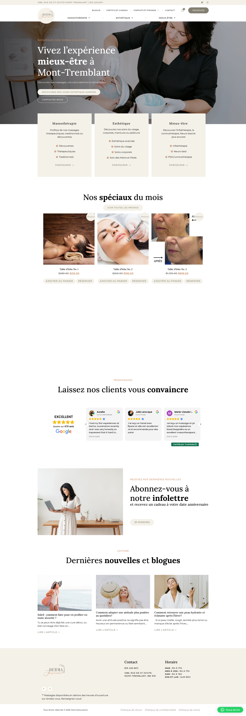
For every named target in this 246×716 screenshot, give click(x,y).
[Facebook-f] (44, 689)
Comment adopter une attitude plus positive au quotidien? (122, 614)
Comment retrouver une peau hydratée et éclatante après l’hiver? (179, 614)
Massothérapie (77, 18)
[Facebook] (202, 2)
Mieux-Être (166, 18)
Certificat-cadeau (117, 10)
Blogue (96, 10)
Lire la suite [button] (133, 436)
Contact (170, 10)
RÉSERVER (85, 281)
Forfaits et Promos (145, 10)
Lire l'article (47, 632)
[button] (200, 424)
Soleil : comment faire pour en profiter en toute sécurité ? (62, 616)
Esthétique (123, 18)
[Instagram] (207, 2)
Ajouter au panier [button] (59, 281)
